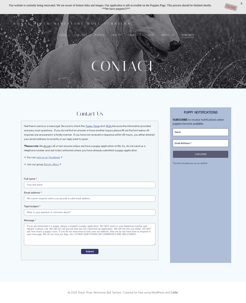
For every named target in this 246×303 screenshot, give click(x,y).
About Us (167, 35)
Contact (188, 35)
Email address (33, 192)
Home (63, 35)
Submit (90, 251)
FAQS (151, 35)
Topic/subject (32, 206)
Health (116, 35)
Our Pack (80, 35)
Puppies (99, 35)
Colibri (174, 292)
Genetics (134, 35)
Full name (30, 178)
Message (30, 220)
